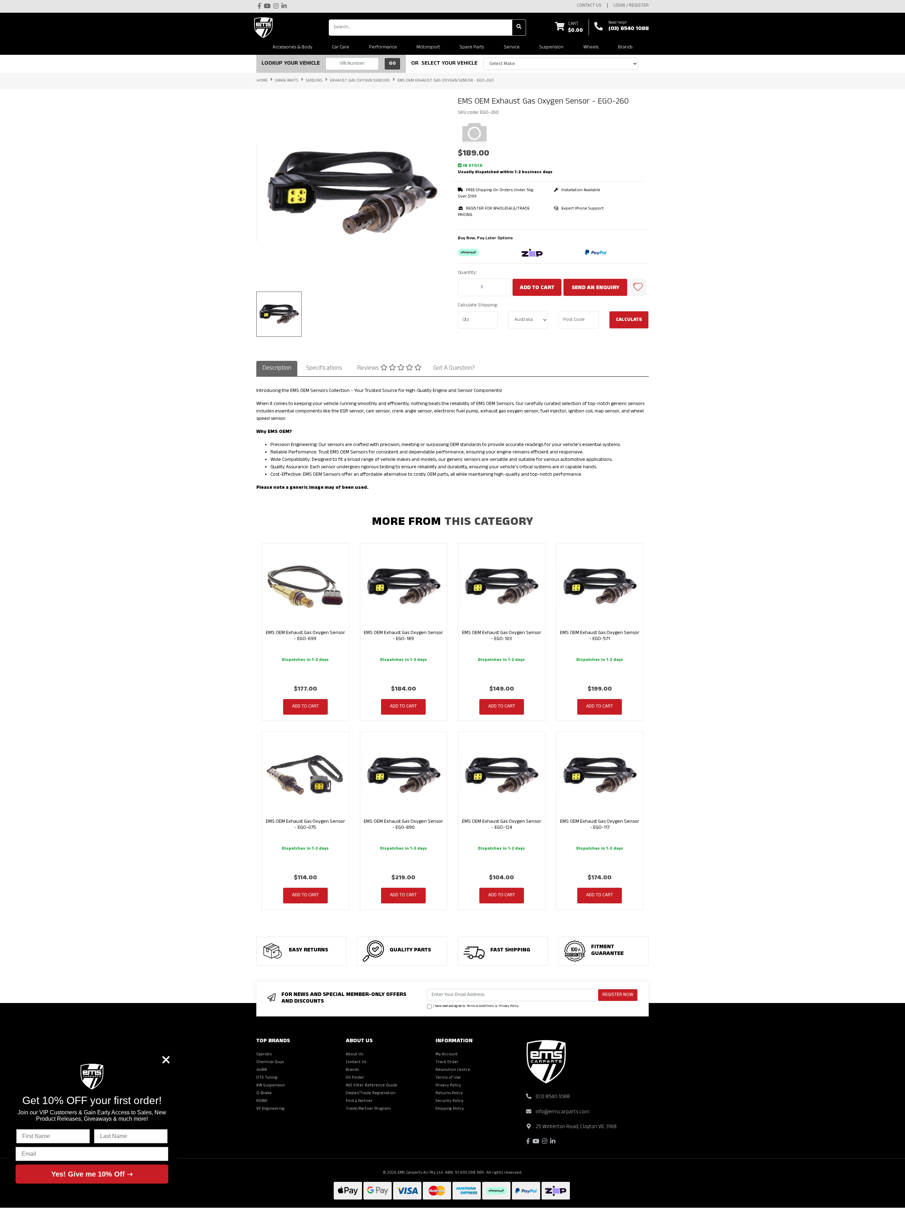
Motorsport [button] (428, 47)
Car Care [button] (340, 47)
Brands (352, 1070)
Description (276, 369)
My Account (447, 1054)
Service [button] (512, 47)
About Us (354, 1054)
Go (392, 64)
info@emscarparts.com (562, 1112)
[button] (638, 287)
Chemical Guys (270, 1062)
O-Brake (264, 1093)
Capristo (264, 1054)
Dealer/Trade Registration (371, 1093)
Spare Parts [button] (472, 47)
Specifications (324, 369)
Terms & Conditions (480, 1006)
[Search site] (519, 27)
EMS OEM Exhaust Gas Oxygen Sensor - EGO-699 (305, 636)
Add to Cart (537, 288)
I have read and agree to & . (476, 1006)
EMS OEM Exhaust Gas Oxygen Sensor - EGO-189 (403, 636)
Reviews (368, 369)
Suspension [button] (551, 47)
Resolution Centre (453, 1070)
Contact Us (356, 1062)
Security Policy (449, 1101)
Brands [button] (625, 47)
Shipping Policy (450, 1109)
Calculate (629, 320)
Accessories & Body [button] (293, 47)
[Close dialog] (166, 1059)
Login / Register (631, 6)
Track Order (447, 1062)
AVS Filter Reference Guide (371, 1086)
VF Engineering (270, 1109)
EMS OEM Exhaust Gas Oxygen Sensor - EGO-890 (403, 825)
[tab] (276, 368)
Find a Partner (359, 1101)
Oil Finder (355, 1078)
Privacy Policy (509, 1006)
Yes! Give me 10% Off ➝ (92, 1174)
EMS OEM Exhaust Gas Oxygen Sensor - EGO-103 (501, 636)
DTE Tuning (267, 1078)
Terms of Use (448, 1078)
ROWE (261, 1101)
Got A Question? (454, 369)
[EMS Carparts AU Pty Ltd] (265, 27)
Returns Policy (449, 1093)
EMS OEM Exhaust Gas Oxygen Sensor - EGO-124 (501, 825)
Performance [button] (383, 47)
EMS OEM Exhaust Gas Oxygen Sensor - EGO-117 (599, 825)
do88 (261, 1070)
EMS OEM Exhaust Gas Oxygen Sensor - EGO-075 (305, 825)
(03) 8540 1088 (628, 29)
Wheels (591, 47)
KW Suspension (270, 1086)
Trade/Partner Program (368, 1109)
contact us (589, 6)
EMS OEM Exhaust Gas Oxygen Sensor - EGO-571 (599, 636)
